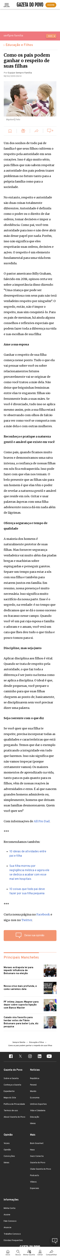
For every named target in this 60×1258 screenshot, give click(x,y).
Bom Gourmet (37, 1143)
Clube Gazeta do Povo (40, 1169)
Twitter (26, 920)
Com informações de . (27, 821)
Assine (7, 1214)
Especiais (34, 1188)
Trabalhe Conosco (12, 1234)
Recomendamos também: (22, 842)
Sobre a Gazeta (11, 1078)
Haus (32, 1150)
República (34, 1078)
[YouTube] (49, 1057)
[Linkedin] (39, 1057)
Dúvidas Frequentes (13, 1240)
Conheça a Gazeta (12, 1085)
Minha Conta (9, 1208)
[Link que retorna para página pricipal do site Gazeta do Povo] (30, 5)
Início (8, 1255)
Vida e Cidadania (37, 1110)
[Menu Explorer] (7, 5)
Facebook (43, 914)
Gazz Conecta (37, 1156)
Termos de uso (11, 1110)
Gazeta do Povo (37, 1162)
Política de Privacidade (14, 1104)
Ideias (33, 1123)
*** (6, 831)
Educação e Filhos (19, 45)
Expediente (9, 1091)
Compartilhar (51, 1255)
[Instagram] (30, 1057)
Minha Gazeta (29, 1255)
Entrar (40, 1255)
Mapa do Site (10, 1098)
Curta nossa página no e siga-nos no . (28, 917)
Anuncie (7, 1227)
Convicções (9, 1156)
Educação (34, 1117)
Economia (34, 1098)
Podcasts (34, 1175)
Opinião (7, 1150)
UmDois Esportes (38, 1104)
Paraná (33, 1085)
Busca (18, 1255)
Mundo (33, 1091)
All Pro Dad (42, 821)
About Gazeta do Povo (14, 1117)
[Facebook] (11, 1057)
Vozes (7, 1143)
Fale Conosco (10, 1221)
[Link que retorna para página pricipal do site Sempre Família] (21, 35)
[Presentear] (23, 131)
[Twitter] (20, 1057)
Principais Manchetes (21, 957)
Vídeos (33, 1182)
